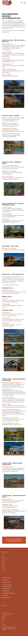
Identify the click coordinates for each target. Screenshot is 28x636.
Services (4, 558)
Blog (3, 567)
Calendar (4, 563)
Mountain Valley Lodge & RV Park (11, 510)
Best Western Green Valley (9, 248)
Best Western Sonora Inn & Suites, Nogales (13, 118)
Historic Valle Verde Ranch (9, 69)
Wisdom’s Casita (6, 58)
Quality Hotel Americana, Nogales (11, 134)
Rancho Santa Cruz (7, 44)
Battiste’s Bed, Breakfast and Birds (11, 382)
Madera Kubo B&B (7, 214)
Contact (3, 569)
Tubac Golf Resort (7, 74)
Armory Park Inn (6, 312)
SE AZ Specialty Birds (6, 582)
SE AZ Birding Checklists (7, 586)
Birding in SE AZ (5, 579)
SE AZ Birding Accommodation (8, 593)
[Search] (21, 2)
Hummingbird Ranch (7, 467)
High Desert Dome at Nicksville (10, 418)
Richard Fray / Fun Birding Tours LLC (9, 628)
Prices (3, 560)
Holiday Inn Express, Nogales (9, 123)
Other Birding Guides (6, 597)
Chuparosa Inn (6, 219)
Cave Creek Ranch (7, 499)
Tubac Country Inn (7, 64)
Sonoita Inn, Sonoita (7, 176)
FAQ (3, 565)
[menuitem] (21, 2)
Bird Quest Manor (6, 404)
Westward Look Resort (8, 290)
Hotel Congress (6, 318)
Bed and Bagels (6, 304)
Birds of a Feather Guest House (10, 423)
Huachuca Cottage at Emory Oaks (11, 409)
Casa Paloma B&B (6, 52)
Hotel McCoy (5, 323)
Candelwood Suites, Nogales (9, 128)
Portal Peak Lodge (7, 504)
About (3, 556)
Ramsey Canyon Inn (7, 389)
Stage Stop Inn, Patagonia (9, 171)
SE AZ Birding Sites (6, 588)
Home (3, 554)
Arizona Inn (5, 299)
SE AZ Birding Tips (5, 590)
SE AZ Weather (5, 595)
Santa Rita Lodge (6, 207)
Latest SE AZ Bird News (6, 584)
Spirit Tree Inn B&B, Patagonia (10, 165)
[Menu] (24, 2)
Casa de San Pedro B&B (8, 397)
